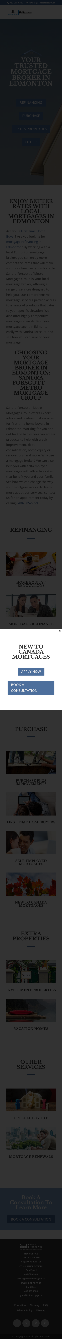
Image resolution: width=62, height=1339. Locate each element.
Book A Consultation (24, 687)
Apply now (31, 671)
